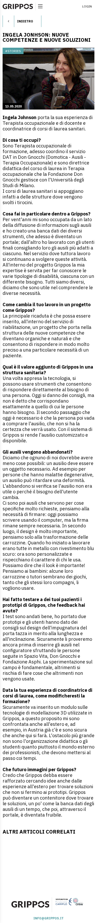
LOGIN (87, 6)
